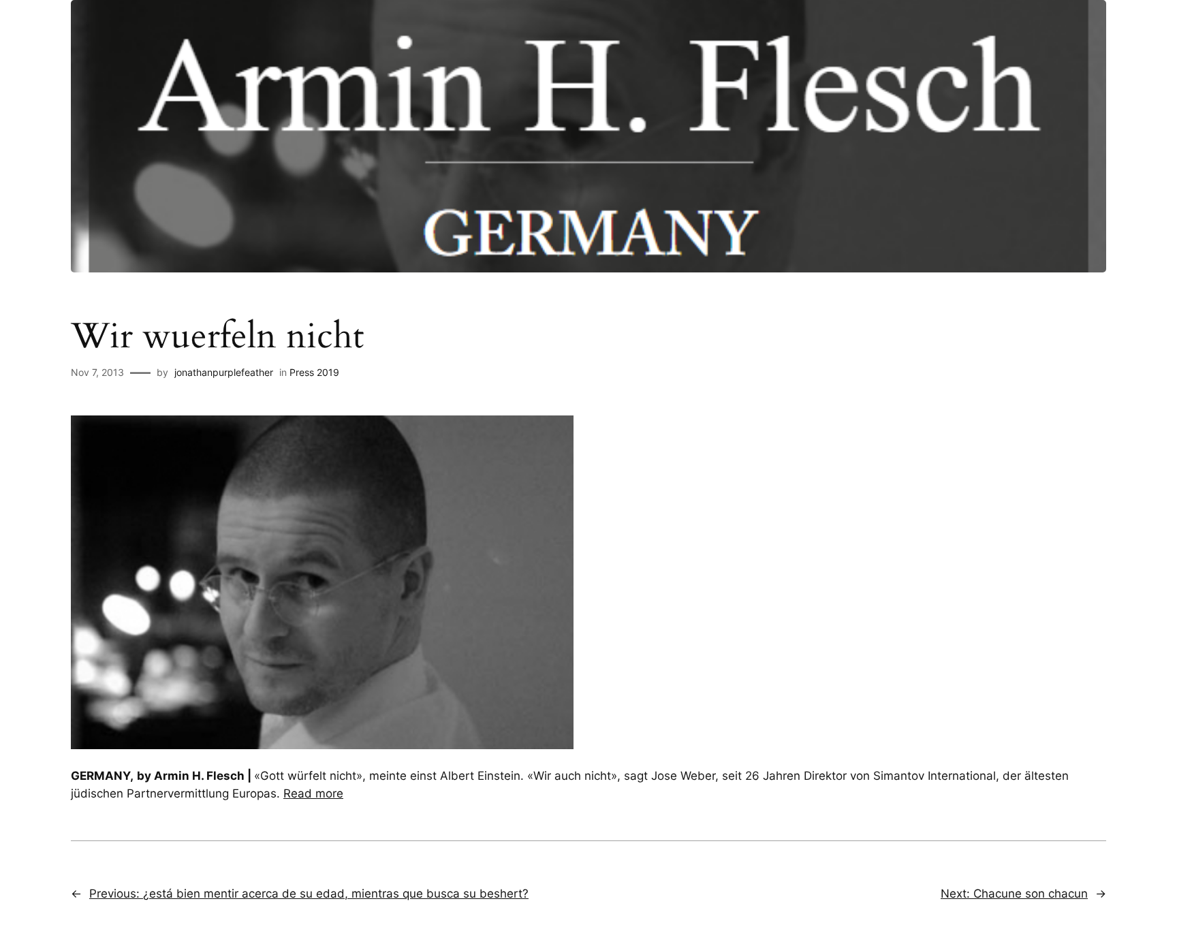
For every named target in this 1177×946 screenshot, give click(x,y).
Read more (313, 793)
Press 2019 (314, 372)
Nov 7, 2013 (97, 372)
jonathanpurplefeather (223, 372)
